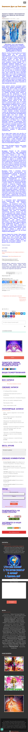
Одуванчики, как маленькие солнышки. (12, 295)
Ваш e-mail (15, 578)
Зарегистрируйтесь (9, 506)
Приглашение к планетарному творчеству (22, 299)
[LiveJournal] (10, 369)
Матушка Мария (13, 633)
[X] (7, 369)
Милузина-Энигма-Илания (21, 633)
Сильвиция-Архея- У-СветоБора (14, 642)
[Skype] (15, 369)
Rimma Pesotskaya (7, 614)
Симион (24, 642)
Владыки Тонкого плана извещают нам (17, 625)
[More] (21, 282)
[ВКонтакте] (3, 369)
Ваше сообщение (14, 581)
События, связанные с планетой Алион (12, 438)
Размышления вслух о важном (16, 638)
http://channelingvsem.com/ (14, 256)
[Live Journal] (18, 282)
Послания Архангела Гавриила (13, 288)
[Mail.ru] (8, 282)
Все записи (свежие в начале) (14, 383)
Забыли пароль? (19, 506)
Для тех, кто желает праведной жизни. (12, 400)
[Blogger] (9, 369)
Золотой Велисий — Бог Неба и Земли (11, 631)
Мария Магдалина (6, 633)
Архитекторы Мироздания (20, 622)
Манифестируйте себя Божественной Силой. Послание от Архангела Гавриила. (14, 468)
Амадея (12, 516)
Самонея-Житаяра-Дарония (13, 640)
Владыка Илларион (16, 624)
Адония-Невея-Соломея (20, 615)
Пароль (14, 496)
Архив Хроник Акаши (11, 622)
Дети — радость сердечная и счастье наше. (13, 412)
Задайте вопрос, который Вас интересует (14, 546)
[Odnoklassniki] (11, 282)
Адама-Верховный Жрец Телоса (8, 615)
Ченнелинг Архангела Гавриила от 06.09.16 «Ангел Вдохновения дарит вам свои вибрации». (13, 428)
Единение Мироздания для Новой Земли (17, 628)
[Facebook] (6, 282)
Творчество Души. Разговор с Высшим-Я (14, 643)
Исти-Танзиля (15, 632)
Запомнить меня (14, 501)
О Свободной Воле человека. (10, 391)
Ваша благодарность (14, 376)
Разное (6, 639)
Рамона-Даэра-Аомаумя (13, 639)
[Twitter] (13, 282)
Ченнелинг (22, 288)
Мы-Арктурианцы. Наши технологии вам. (10, 635)
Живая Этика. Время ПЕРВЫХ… (11, 442)
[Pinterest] (16, 282)
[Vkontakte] (3, 282)
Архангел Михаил (20, 619)
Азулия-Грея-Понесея (8, 617)
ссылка (8, 290)
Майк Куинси (22, 632)
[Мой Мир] (6, 369)
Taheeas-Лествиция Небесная (17, 614)
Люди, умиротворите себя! (9, 405)
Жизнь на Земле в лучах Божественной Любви (12, 629)
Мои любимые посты (14, 532)
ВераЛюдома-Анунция (8, 624)
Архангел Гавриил (9, 620)
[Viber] (14, 369)
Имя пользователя (14, 492)
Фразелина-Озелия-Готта (13, 645)
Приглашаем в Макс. (8, 402)
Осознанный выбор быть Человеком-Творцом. (14, 397)
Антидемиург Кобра (20, 618)
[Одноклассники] (4, 369)
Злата (23, 629)
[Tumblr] (12, 369)
